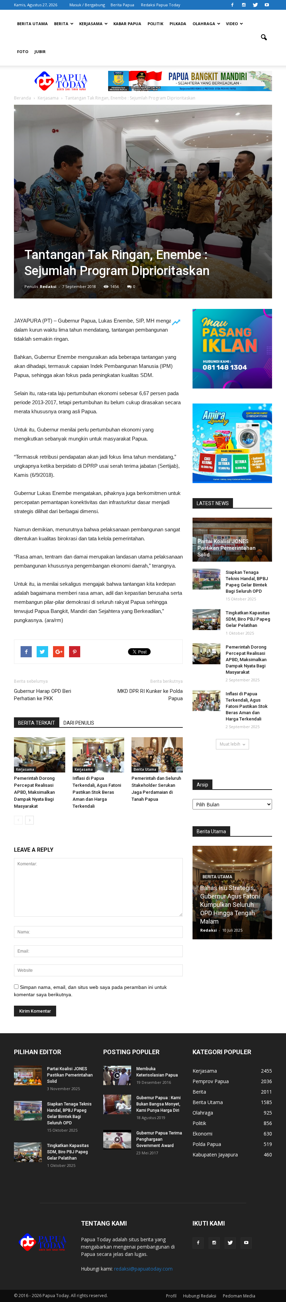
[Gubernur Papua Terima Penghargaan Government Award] (117, 1139)
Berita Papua (122, 4)
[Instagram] (244, 5)
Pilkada (178, 23)
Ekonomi (202, 1133)
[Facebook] (232, 5)
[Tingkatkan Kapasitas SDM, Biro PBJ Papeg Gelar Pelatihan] (206, 619)
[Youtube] (267, 5)
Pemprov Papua (211, 1081)
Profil (171, 1296)
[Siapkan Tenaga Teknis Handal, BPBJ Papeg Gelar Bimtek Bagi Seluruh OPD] (206, 579)
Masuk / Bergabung (87, 4)
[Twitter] (255, 5)
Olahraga (204, 23)
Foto (22, 51)
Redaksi (48, 286)
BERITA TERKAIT (36, 723)
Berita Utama (32, 23)
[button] (263, 37)
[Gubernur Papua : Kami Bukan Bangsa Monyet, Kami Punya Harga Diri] (117, 1104)
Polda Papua (207, 1144)
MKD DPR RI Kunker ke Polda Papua (150, 695)
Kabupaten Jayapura (215, 1154)
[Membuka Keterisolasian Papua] (117, 1075)
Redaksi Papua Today (160, 4)
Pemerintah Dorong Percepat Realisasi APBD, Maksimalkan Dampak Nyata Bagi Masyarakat (34, 792)
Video (232, 23)
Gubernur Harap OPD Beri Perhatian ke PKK (42, 695)
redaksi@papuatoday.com (143, 1268)
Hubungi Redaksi (199, 1296)
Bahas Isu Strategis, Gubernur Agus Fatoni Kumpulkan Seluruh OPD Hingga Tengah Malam (230, 904)
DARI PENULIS (78, 723)
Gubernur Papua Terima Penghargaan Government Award (159, 1139)
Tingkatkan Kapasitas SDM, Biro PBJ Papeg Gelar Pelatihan (248, 619)
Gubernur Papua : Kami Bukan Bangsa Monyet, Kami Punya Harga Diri (158, 1104)
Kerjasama (91, 23)
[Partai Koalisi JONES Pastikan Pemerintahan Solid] (28, 1075)
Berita (61, 23)
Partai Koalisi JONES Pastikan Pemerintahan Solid (226, 548)
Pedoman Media (239, 1296)
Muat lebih (230, 744)
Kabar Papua (127, 23)
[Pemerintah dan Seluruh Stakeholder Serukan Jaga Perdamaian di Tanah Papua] (157, 754)
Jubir (40, 51)
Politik (155, 23)
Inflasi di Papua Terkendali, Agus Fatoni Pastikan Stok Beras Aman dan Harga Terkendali (97, 792)
